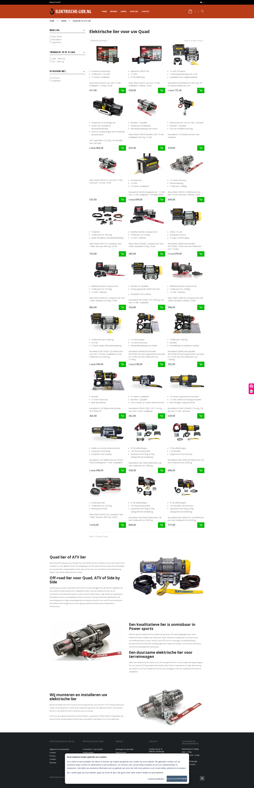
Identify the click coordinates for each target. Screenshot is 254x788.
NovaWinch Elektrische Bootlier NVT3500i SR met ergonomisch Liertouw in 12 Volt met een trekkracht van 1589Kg (186, 355)
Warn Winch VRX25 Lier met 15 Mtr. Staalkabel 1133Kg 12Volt (105, 84)
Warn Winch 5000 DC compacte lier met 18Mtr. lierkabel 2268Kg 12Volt (185, 299)
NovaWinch (56, 39)
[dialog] (127, 768)
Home (104, 11)
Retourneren (121, 752)
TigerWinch (56, 42)
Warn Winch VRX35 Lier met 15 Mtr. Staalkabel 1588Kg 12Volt (144, 84)
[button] (192, 11)
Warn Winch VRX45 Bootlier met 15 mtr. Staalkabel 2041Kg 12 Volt (146, 135)
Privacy (52, 756)
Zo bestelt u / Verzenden (93, 749)
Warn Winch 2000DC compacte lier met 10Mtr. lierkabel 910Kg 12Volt (146, 245)
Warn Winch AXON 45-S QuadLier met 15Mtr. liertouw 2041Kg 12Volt (106, 515)
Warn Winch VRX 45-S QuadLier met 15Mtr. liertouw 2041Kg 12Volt (105, 245)
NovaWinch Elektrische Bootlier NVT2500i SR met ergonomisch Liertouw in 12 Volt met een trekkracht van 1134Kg (147, 355)
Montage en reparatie (124, 749)
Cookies (53, 759)
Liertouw (55, 78)
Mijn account (55, 2)
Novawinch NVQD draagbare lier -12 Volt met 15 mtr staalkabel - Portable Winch (147, 193)
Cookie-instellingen (156, 778)
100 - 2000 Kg (57, 61)
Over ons (134, 11)
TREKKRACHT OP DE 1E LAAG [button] (62, 52)
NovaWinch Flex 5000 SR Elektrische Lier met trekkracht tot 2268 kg (186, 461)
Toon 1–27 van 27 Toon (193, 40)
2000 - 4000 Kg (58, 58)
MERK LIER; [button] (55, 30)
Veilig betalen (88, 752)
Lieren (123, 11)
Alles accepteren (177, 778)
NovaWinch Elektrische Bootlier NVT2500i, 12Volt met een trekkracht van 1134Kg (184, 246)
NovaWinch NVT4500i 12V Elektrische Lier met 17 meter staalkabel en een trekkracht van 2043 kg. (106, 354)
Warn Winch (56, 36)
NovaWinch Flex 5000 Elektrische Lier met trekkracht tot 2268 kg (145, 464)
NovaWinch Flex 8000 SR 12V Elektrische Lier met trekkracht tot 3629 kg (186, 518)
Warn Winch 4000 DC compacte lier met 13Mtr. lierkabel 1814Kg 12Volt (107, 299)
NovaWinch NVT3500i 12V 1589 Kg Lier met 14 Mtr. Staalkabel (146, 301)
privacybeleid (157, 772)
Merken (113, 11)
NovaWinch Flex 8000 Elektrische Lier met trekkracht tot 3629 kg (145, 518)
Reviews (53, 762)
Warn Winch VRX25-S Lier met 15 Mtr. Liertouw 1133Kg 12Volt (106, 181)
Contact (146, 11)
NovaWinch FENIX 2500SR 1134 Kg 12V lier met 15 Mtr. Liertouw (185, 409)
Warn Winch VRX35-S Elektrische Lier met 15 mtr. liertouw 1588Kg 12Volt (184, 193)
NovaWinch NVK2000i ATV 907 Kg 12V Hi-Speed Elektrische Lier (185, 84)
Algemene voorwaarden (59, 749)
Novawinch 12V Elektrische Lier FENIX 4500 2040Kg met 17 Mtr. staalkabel (106, 461)
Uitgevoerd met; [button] (58, 71)
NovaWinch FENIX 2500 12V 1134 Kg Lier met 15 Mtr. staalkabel (145, 409)
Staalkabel (56, 80)
